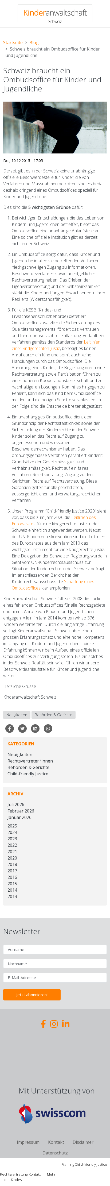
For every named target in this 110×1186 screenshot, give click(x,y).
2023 (12, 839)
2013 (12, 896)
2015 (12, 884)
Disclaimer (83, 1142)
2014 (12, 890)
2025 (12, 826)
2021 (12, 851)
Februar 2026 (20, 811)
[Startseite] (55, 13)
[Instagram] (54, 1024)
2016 (12, 877)
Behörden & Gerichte (53, 714)
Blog (34, 42)
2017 (12, 871)
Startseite (13, 42)
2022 (12, 845)
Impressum (28, 1142)
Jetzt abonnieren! (32, 994)
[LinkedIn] (65, 1024)
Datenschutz (55, 1153)
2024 (12, 832)
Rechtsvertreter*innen (30, 761)
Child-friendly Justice (27, 774)
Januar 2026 (19, 817)
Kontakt (56, 1142)
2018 (12, 864)
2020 (12, 858)
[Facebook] (43, 1024)
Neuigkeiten (16, 714)
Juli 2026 (15, 804)
